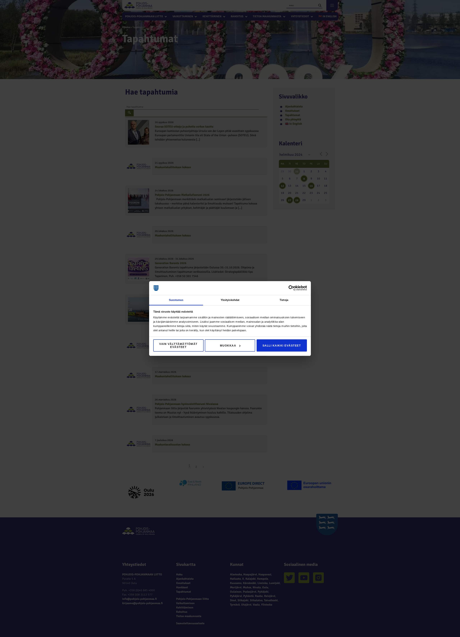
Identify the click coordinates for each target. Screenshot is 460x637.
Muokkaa (228, 345)
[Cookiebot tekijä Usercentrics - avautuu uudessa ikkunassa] (291, 288)
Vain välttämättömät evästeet (178, 345)
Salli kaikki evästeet (282, 345)
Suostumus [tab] (176, 299)
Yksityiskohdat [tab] (230, 299)
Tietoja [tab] (284, 299)
